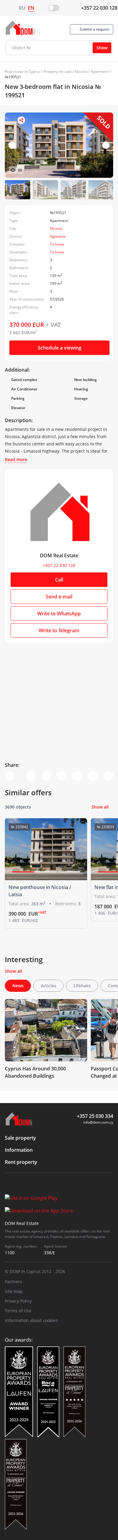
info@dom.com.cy (98, 1122)
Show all (100, 807)
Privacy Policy (18, 1301)
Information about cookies (31, 1320)
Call (59, 579)
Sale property (20, 1138)
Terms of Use (18, 1311)
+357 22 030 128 (99, 8)
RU (22, 8)
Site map (14, 1291)
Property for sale (58, 71)
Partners (13, 1281)
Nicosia (81, 71)
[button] (106, 145)
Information (19, 1150)
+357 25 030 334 (95, 1116)
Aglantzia (58, 236)
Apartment (100, 71)
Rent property (21, 1162)
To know (57, 244)
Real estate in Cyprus (22, 71)
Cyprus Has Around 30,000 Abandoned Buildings (35, 1072)
